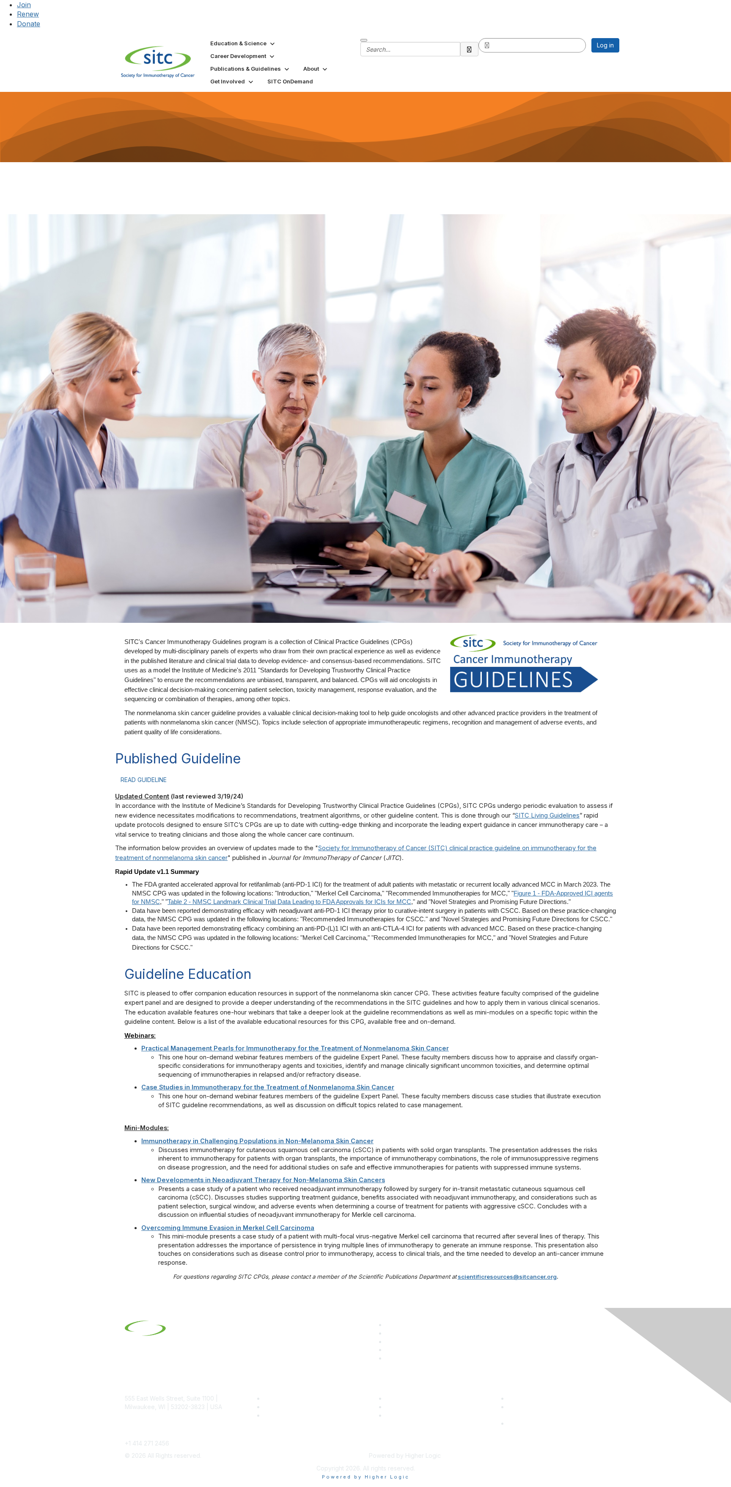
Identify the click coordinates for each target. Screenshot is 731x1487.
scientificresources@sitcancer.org (507, 1276)
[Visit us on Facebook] (389, 1358)
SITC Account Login (291, 1415)
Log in (605, 45)
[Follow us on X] (389, 1341)
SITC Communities (411, 1398)
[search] (469, 49)
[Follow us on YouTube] (389, 1349)
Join (24, 4)
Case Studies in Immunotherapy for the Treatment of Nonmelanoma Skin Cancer (267, 1087)
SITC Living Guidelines (547, 815)
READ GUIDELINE (144, 779)
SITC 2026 (279, 1406)
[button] (243, 43)
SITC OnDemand (409, 1415)
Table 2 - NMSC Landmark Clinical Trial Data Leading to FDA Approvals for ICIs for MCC (289, 901)
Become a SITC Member (298, 1398)
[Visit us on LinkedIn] (389, 1324)
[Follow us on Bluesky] (389, 1333)
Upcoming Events (410, 1406)
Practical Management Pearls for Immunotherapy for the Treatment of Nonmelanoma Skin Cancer (295, 1048)
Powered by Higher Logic (365, 1477)
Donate (28, 23)
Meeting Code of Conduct (544, 1398)
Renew (28, 14)
